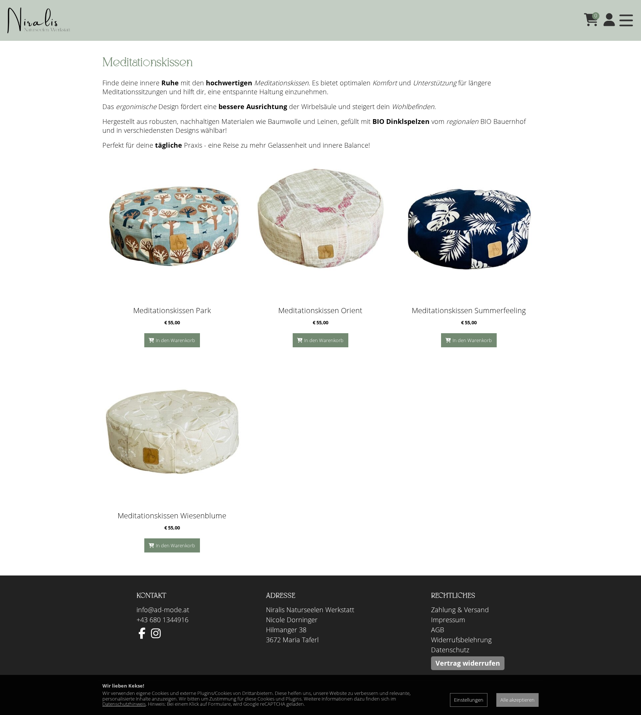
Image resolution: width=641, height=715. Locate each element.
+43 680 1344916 (162, 619)
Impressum (448, 619)
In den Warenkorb (175, 340)
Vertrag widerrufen (467, 663)
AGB (437, 629)
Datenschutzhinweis (124, 704)
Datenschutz (450, 649)
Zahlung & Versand (460, 609)
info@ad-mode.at (163, 609)
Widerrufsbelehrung (461, 639)
